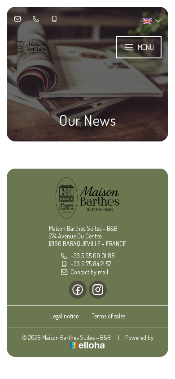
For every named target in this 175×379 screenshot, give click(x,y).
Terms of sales (108, 316)
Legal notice (64, 316)
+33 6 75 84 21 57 (90, 264)
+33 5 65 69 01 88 (92, 256)
